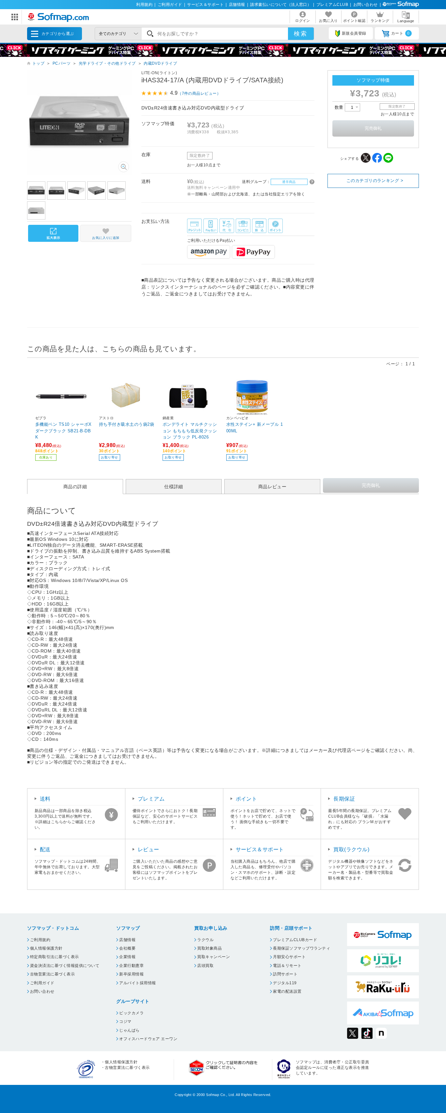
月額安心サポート (289, 957)
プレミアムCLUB (332, 4)
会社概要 (127, 948)
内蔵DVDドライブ (160, 63)
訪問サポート (285, 974)
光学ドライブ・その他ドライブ (107, 63)
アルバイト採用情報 (137, 983)
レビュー (148, 849)
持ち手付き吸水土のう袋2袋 (126, 424)
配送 (45, 849)
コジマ (125, 1021)
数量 (340, 107)
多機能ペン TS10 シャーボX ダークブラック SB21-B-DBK (63, 430)
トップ (38, 63)
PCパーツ (62, 63)
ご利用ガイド (170, 4)
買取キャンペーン (213, 957)
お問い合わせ (365, 4)
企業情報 (127, 957)
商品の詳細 (75, 486)
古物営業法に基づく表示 (52, 974)
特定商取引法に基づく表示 (54, 957)
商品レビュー (272, 486)
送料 (45, 799)
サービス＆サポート (205, 4)
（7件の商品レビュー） (199, 93)
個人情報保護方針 (46, 948)
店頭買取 (205, 965)
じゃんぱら (129, 1030)
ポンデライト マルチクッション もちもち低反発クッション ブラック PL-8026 (190, 430)
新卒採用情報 (131, 974)
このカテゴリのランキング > (375, 180)
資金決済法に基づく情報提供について (64, 965)
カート (400, 33)
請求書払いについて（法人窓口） (280, 4)
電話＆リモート (287, 965)
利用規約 (144, 4)
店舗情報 (237, 4)
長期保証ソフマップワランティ (301, 948)
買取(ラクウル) (351, 849)
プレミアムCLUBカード (295, 940)
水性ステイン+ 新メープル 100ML (254, 427)
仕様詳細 (173, 486)
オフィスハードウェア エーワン (148, 1039)
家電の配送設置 (287, 991)
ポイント (246, 799)
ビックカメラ (131, 1013)
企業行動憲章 (131, 965)
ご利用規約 (40, 940)
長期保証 (344, 799)
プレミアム (151, 799)
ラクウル (205, 940)
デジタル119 (284, 983)
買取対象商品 (209, 948)
